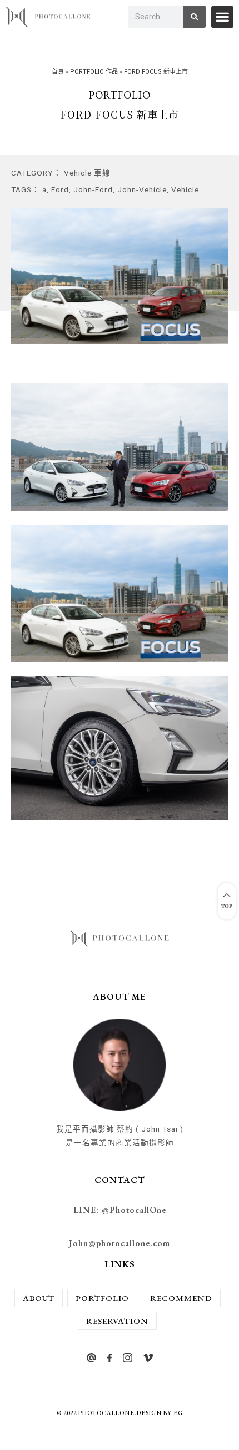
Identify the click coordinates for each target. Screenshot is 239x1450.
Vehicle (185, 189)
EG (178, 1413)
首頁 (58, 71)
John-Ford (93, 189)
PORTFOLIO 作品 (94, 71)
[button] (222, 17)
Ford (60, 189)
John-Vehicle (142, 189)
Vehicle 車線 (87, 172)
